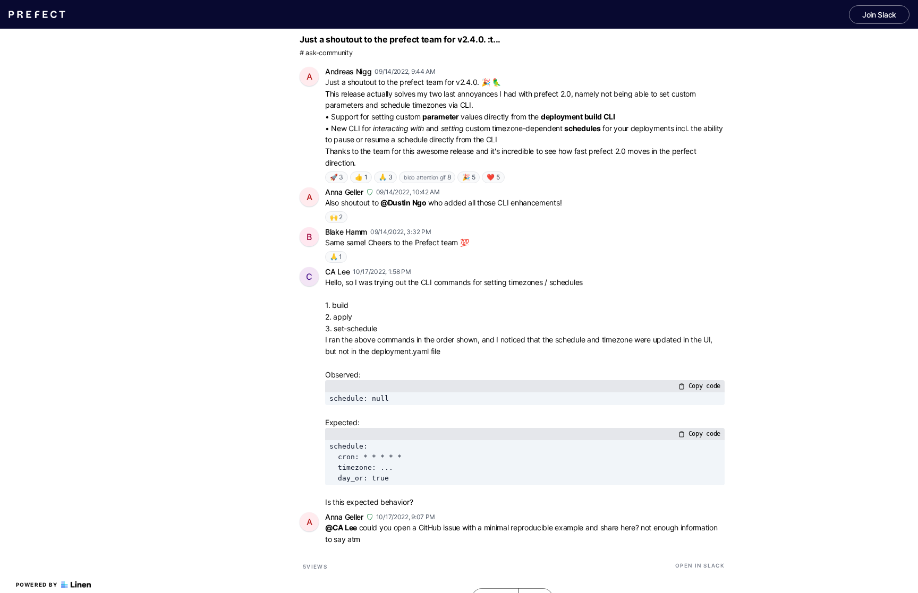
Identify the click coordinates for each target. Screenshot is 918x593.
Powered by (37, 584)
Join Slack (879, 14)
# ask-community (326, 53)
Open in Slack (700, 565)
